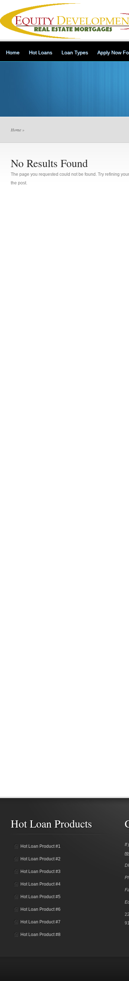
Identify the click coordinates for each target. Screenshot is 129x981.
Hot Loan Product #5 (40, 896)
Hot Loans (40, 52)
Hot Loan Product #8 (40, 934)
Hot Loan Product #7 (40, 921)
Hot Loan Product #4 (40, 884)
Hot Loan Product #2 (40, 858)
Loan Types (75, 52)
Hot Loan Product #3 (40, 871)
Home (13, 52)
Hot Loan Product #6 (40, 909)
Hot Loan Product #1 (40, 846)
